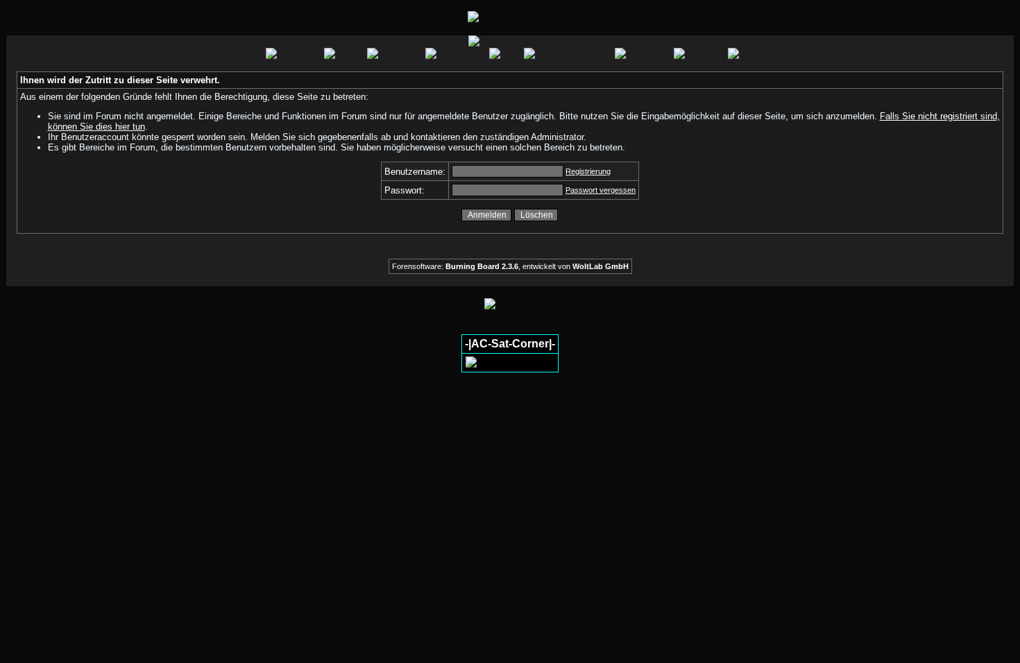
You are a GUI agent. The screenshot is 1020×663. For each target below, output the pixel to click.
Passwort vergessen (601, 190)
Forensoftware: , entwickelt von (510, 266)
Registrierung (588, 171)
